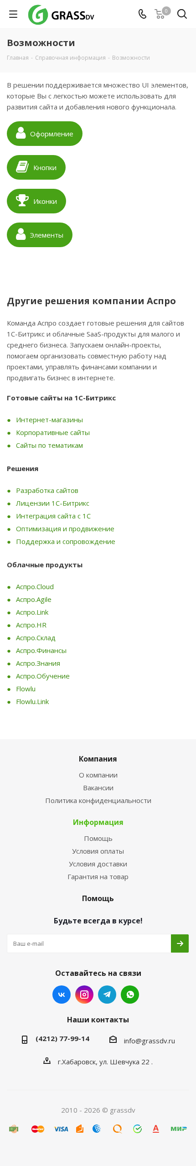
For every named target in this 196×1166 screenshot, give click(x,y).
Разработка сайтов (47, 490)
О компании (98, 774)
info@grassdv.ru (149, 1040)
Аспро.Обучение (43, 675)
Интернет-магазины (49, 419)
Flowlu (26, 688)
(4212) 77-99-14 (62, 1038)
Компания (98, 759)
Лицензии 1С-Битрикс (52, 503)
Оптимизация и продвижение (65, 528)
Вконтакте (61, 994)
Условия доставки (98, 863)
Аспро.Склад (36, 637)
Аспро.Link (32, 612)
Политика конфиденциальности (98, 800)
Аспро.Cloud (35, 586)
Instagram (84, 994)
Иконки (45, 201)
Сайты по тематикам (49, 445)
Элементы (46, 234)
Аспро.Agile (34, 599)
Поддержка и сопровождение (65, 541)
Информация (98, 822)
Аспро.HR (31, 624)
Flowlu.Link (32, 701)
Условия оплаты (98, 850)
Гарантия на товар (98, 876)
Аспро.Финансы (41, 650)
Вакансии (98, 787)
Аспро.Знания (38, 663)
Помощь (98, 838)
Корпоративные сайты (53, 432)
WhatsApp (130, 994)
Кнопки (45, 167)
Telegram (107, 994)
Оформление (51, 133)
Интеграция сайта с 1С (53, 515)
